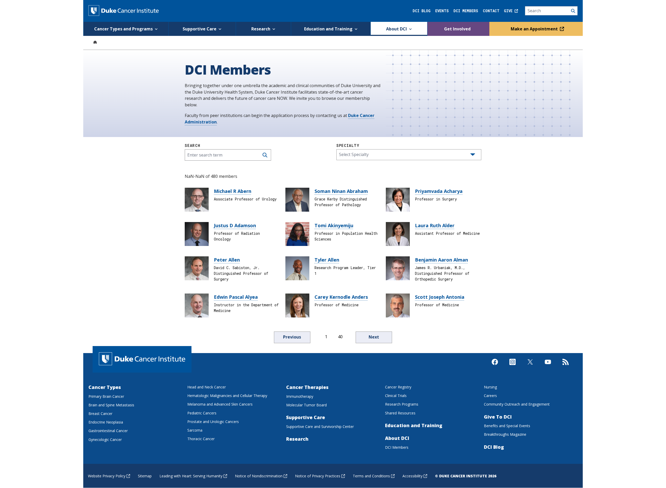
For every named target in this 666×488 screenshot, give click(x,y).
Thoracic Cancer (201, 438)
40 (340, 337)
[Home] (95, 42)
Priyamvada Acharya (439, 191)
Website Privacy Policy (106, 475)
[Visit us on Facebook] (495, 366)
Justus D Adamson (235, 225)
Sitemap (145, 475)
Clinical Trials (396, 395)
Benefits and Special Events (507, 425)
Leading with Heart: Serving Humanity (190, 475)
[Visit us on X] (530, 366)
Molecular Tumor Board (306, 404)
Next (374, 337)
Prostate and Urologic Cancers (213, 421)
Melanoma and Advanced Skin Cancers (220, 404)
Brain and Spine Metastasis (111, 404)
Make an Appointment (535, 29)
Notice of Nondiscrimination (259, 475)
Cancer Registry (398, 387)
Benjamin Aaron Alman (441, 260)
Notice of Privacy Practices (317, 475)
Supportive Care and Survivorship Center (320, 426)
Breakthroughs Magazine (505, 434)
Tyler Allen (327, 260)
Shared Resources (400, 413)
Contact (491, 10)
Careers (490, 395)
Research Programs (401, 404)
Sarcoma (194, 430)
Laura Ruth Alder (434, 225)
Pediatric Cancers (201, 413)
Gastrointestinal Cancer (108, 430)
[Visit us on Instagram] (512, 366)
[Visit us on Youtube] (548, 366)
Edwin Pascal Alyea (236, 297)
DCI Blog (422, 10)
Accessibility (412, 475)
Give (509, 10)
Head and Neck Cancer (206, 387)
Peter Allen (227, 260)
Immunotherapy (299, 396)
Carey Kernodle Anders (341, 297)
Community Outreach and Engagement (517, 404)
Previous (292, 337)
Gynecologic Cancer (105, 439)
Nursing (490, 387)
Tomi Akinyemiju (334, 225)
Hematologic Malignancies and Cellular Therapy (227, 395)
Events (442, 10)
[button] (472, 154)
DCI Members (465, 10)
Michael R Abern (232, 191)
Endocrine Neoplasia (105, 422)
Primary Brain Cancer (106, 396)
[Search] (551, 11)
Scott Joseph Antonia (439, 297)
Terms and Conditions (371, 475)
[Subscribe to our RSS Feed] (565, 366)
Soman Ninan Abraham (341, 191)
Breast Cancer (100, 413)
